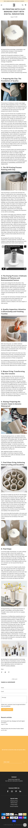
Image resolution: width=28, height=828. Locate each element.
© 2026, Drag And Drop (8, 824)
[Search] (22, 5)
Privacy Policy (14, 804)
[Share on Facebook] (1, 672)
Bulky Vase (13, 214)
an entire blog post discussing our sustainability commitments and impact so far (14, 162)
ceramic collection (12, 60)
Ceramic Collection (10, 665)
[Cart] (25, 5)
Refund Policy (14, 802)
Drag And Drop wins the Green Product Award (12, 728)
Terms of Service (14, 806)
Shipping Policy (14, 801)
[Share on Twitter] (5, 672)
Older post (14, 679)
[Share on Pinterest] (8, 672)
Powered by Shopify (19, 824)
